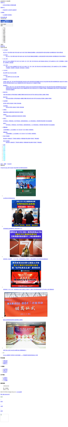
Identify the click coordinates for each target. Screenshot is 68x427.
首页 (2, 163)
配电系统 (20, 81)
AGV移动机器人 (32, 120)
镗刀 (16, 61)
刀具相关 (27, 67)
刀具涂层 (11, 62)
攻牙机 (4, 103)
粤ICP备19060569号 (5, 394)
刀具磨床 (8, 67)
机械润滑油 (5, 112)
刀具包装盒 (22, 67)
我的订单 (9, 5)
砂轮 (23, 61)
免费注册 (5, 17)
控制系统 (39, 120)
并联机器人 (11, 120)
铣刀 (4, 61)
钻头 (9, 61)
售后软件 (5, 138)
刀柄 (30, 61)
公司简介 (5, 377)
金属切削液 (11, 112)
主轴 (8, 81)
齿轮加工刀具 (47, 61)
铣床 (13, 52)
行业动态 (9, 163)
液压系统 (46, 81)
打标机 (15, 103)
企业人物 (7, 167)
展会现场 (16, 167)
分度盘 (4, 81)
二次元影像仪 (13, 129)
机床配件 (5, 79)
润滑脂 (21, 112)
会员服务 (5, 14)
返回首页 (25, 167)
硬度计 (27, 129)
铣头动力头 (29, 83)
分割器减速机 (50, 88)
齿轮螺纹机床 (53, 52)
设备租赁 (10, 138)
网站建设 (37, 138)
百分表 (20, 129)
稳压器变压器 (32, 81)
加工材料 (5, 72)
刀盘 (33, 61)
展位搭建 (28, 138)
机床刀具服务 (6, 136)
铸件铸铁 (9, 83)
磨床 (11, 52)
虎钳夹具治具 (9, 88)
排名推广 (5, 372)
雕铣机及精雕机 (31, 52)
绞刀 (18, 61)
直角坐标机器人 (24, 120)
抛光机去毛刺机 (38, 94)
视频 (5, 163)
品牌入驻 (5, 370)
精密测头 (31, 129)
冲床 (4, 94)
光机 (23, 52)
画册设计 (19, 138)
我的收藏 (14, 5)
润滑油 (4, 109)
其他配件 (12, 89)
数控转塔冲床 (27, 94)
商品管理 (5, 10)
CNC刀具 (5, 58)
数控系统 (51, 81)
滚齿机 (11, 103)
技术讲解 (21, 167)
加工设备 (14, 72)
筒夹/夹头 (36, 61)
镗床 (16, 52)
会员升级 (5, 369)
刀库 (10, 81)
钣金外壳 (62, 81)
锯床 (18, 52)
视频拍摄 (23, 138)
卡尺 (17, 129)
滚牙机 (8, 103)
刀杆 (28, 61)
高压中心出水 (14, 83)
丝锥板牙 (12, 61)
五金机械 (5, 100)
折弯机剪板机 (14, 94)
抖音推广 (32, 138)
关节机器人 (5, 120)
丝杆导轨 (16, 81)
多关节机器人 (17, 120)
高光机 (26, 52)
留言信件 (5, 5)
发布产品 (3, 46)
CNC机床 (5, 50)
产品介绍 (3, 167)
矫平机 (32, 94)
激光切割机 (8, 94)
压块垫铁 (8, 89)
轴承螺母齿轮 (56, 81)
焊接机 (47, 94)
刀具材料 (7, 62)
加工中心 (5, 52)
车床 (9, 52)
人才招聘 (5, 380)
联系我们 (10, 14)
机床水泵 (42, 81)
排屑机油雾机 (63, 88)
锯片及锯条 (41, 61)
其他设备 (19, 103)
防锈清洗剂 (17, 112)
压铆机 (43, 94)
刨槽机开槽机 (21, 94)
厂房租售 (14, 138)
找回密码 (5, 362)
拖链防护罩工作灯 (22, 83)
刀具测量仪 (61, 61)
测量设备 (5, 127)
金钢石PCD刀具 (54, 61)
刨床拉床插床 (46, 52)
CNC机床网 (19, 392)
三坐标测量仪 (6, 129)
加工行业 (10, 72)
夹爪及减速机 (49, 120)
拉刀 (21, 61)
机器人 (4, 118)
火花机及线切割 (39, 52)
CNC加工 (5, 70)
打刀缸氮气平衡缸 (36, 83)
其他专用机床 (60, 52)
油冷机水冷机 (26, 81)
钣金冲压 (5, 92)
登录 (2, 17)
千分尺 (24, 129)
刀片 (25, 61)
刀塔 (12, 81)
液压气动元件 (56, 88)
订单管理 (10, 10)
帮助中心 (5, 363)
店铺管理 (14, 10)
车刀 (7, 61)
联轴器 (37, 81)
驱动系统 (43, 120)
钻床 (21, 52)
